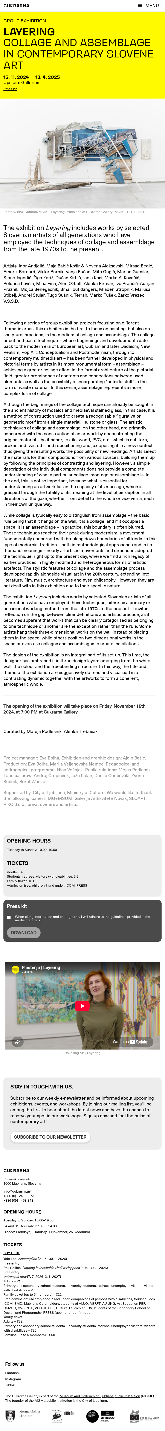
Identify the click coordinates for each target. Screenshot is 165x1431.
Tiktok (10, 1385)
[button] (150, 5)
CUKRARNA (16, 6)
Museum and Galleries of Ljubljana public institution (100, 1396)
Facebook (12, 1373)
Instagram (13, 1379)
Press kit (10, 89)
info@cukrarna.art (17, 1191)
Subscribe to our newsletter (50, 1137)
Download (24, 932)
